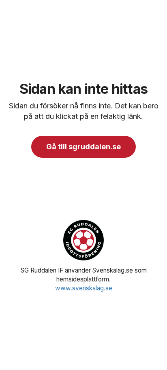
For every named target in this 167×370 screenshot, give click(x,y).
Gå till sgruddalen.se (83, 146)
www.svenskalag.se (83, 288)
